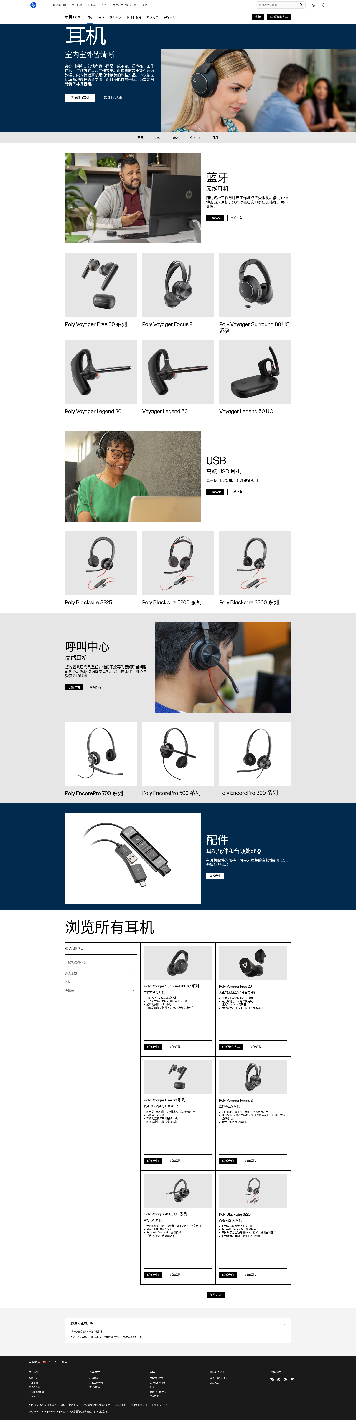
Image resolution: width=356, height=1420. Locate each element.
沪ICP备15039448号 (140, 1405)
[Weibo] (279, 1379)
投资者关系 (34, 1387)
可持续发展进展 (36, 1392)
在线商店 (93, 1378)
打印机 (92, 4)
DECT (158, 138)
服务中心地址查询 (158, 1392)
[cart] (313, 5)
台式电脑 (77, 4)
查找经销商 (94, 1387)
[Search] (301, 5)
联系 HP (33, 1378)
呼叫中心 (196, 138)
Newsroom (34, 1396)
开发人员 (214, 1383)
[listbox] (101, 974)
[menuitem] (59, 5)
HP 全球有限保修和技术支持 (96, 1405)
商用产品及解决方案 (124, 4)
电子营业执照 (161, 1405)
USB (176, 138)
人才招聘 (33, 1383)
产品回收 (41, 1405)
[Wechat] (272, 1379)
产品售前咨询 (96, 1383)
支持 (144, 4)
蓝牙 (140, 138)
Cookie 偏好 (120, 1405)
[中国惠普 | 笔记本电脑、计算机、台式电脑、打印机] (33, 5)
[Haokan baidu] (292, 1379)
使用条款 (73, 1405)
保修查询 (154, 1396)
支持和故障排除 (157, 1383)
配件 (104, 4)
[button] (178, 1324)
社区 (152, 1387)
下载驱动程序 (156, 1378)
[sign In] (322, 5)
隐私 (63, 1405)
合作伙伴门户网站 (219, 1378)
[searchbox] (278, 5)
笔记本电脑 (59, 4)
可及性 (53, 1405)
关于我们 (34, 1372)
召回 (31, 1405)
